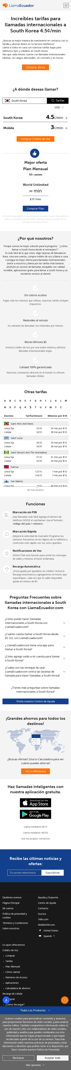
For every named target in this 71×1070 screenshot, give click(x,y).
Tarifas (9, 961)
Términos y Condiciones (15, 922)
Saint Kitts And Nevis (22, 423)
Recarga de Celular (12, 993)
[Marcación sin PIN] (6, 514)
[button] (66, 5)
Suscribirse (53, 872)
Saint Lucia (16, 438)
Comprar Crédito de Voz (35, 139)
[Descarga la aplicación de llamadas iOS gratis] (35, 802)
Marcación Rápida (24, 531)
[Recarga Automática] (6, 569)
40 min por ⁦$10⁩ (59, 485)
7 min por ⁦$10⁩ (59, 471)
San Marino (17, 481)
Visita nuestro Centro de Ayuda (35, 701)
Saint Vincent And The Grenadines (29, 452)
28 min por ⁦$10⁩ (59, 432)
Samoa (14, 466)
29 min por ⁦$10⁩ (59, 428)
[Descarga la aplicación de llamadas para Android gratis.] (35, 813)
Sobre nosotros (10, 928)
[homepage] (32, 5)
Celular (7, 432)
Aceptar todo (52, 1058)
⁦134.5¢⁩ (38, 475)
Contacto (43, 908)
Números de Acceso (16, 977)
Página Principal (10, 902)
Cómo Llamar (12, 971)
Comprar (10, 955)
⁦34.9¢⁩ (39, 446)
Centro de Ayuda (47, 902)
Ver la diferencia (35, 771)
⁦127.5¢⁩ (38, 471)
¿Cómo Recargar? (15, 1004)
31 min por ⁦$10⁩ (59, 457)
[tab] (5, 401)
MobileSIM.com (46, 924)
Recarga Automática (26, 566)
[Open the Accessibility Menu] (6, 1000)
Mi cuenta (7, 908)
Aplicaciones (12, 982)
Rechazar (18, 1058)
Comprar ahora (35, 67)
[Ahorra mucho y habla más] (35, 741)
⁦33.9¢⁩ (39, 428)
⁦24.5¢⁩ (39, 485)
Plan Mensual (12, 966)
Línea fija (9, 428)
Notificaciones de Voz (27, 551)
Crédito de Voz (10, 950)
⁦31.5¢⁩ (39, 457)
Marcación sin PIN (25, 512)
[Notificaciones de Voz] (6, 553)
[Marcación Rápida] (6, 533)
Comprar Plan (35, 208)
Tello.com (43, 919)
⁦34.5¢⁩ (39, 432)
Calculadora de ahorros (17, 988)
